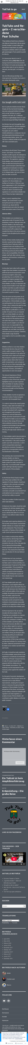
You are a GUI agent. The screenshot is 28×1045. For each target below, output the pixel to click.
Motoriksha (12, 727)
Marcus (6, 725)
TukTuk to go (9, 9)
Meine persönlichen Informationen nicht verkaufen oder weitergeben (13, 1029)
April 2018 (6, 939)
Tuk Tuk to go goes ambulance (12, 891)
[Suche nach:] (12, 906)
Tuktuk (22, 727)
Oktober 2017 (7, 949)
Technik (7, 727)
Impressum (5, 1020)
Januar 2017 (7, 956)
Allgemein (19, 725)
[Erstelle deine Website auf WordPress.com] (14, 2)
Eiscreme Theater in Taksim (11, 878)
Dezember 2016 (8, 958)
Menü (23, 9)
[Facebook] (8, 1001)
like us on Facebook (12, 832)
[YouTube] (4, 1001)
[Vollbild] (24, 864)
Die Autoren (5, 1013)
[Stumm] (21, 864)
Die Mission (5, 1009)
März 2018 (7, 941)
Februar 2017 (7, 954)
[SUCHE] (24, 906)
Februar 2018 (7, 943)
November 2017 (8, 947)
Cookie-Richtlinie (18, 1038)
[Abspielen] (4, 864)
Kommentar (20, 762)
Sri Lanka (18, 727)
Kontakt (4, 1016)
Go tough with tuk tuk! (13, 102)
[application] (14, 859)
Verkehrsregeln (5, 729)
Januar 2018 (7, 945)
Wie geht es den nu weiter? (11, 885)
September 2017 (8, 952)
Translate (14, 922)
